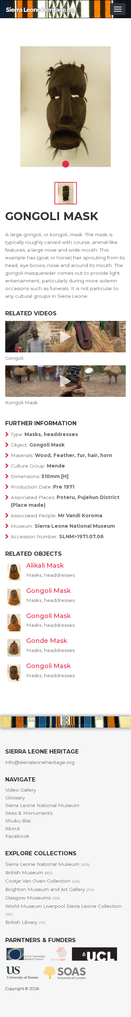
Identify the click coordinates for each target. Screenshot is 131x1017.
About (12, 828)
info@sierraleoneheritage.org (39, 762)
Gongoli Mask (48, 591)
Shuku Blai (18, 820)
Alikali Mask (45, 565)
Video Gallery (20, 790)
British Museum (29, 872)
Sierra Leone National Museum (42, 805)
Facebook (17, 836)
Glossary (15, 797)
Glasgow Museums (32, 897)
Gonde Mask (46, 641)
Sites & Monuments (28, 813)
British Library (25, 922)
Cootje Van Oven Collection (42, 881)
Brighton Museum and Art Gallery (49, 889)
